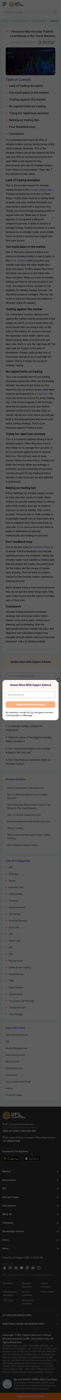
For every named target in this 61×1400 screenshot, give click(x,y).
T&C (32, 712)
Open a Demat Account (30, 704)
